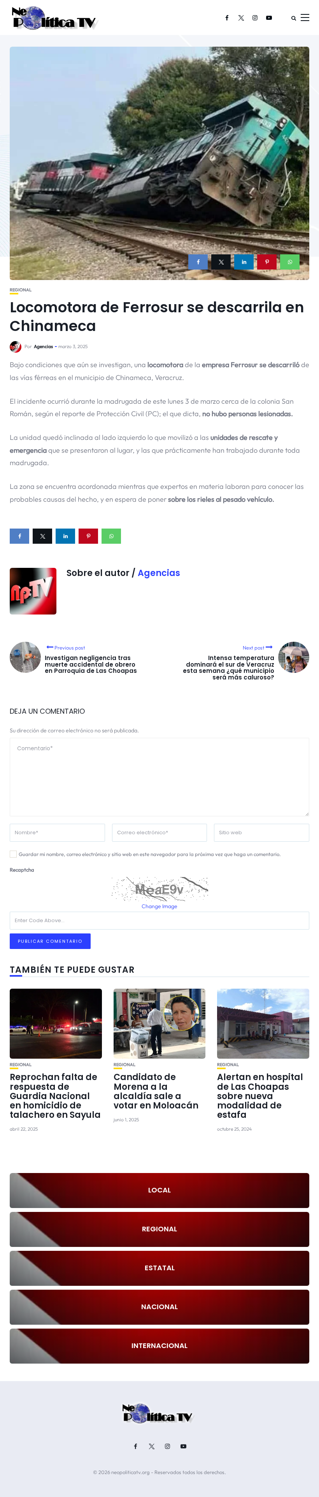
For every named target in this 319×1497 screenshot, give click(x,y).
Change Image (159, 906)
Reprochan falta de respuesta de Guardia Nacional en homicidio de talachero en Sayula (55, 1096)
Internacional (159, 1345)
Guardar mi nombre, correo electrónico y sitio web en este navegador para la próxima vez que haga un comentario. (150, 854)
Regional (21, 290)
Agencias (43, 346)
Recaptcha (22, 870)
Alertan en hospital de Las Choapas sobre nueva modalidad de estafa (260, 1096)
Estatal (160, 1268)
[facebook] (198, 262)
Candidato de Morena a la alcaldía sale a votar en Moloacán (156, 1091)
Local (159, 1190)
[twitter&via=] (221, 262)
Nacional (159, 1306)
